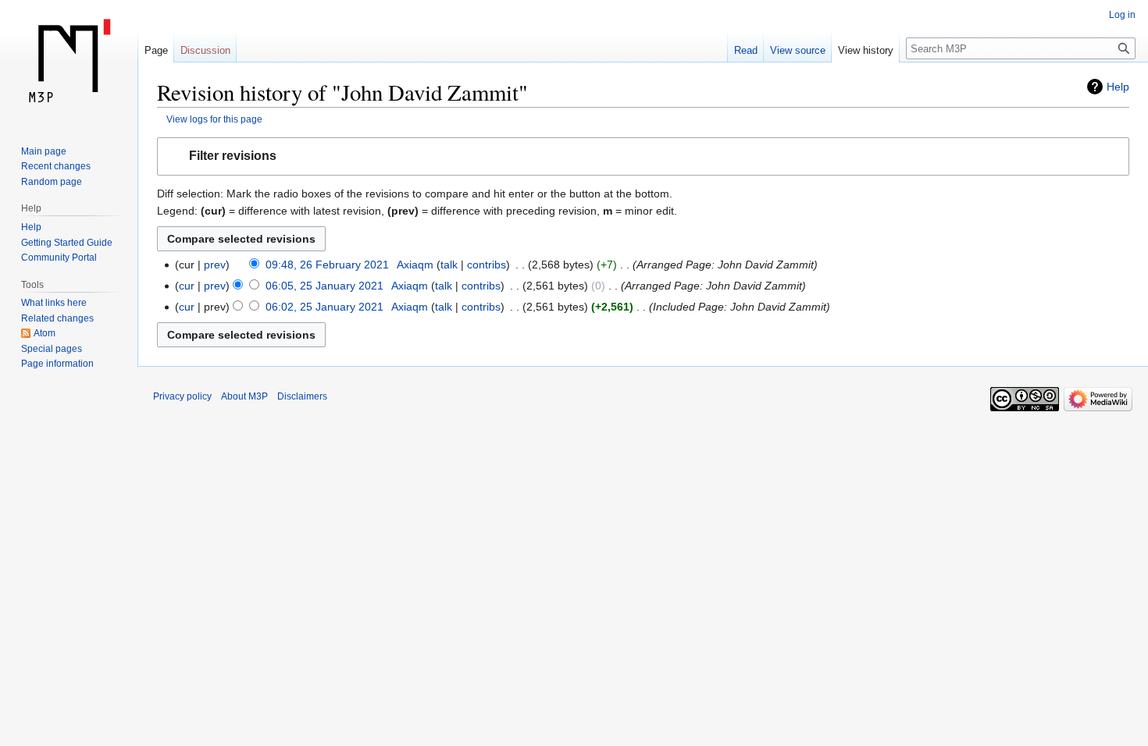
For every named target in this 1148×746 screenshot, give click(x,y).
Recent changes (56, 166)
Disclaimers (302, 396)
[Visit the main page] (68, 62)
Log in (1122, 14)
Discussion (205, 50)
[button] (643, 156)
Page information (57, 363)
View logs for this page (214, 119)
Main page (43, 151)
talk (449, 264)
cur (186, 285)
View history (865, 50)
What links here (54, 302)
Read (746, 50)
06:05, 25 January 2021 (324, 285)
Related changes (57, 318)
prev (215, 264)
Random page (51, 181)
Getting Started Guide (66, 242)
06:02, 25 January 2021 (324, 306)
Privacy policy (182, 396)
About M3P (244, 396)
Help (1118, 86)
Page (156, 50)
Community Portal (59, 257)
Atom (44, 333)
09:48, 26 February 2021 (327, 264)
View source (797, 50)
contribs (486, 264)
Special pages (51, 348)
